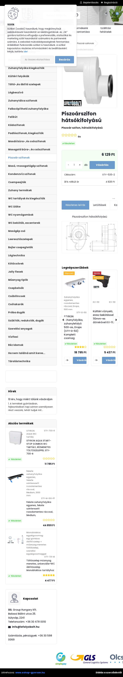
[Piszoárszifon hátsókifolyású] (89, 81)
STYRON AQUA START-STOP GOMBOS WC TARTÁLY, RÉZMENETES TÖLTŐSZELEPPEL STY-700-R (38, 447)
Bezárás (64, 59)
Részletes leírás (75, 205)
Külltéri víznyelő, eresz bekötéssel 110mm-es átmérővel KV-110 (103, 317)
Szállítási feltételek (105, 30)
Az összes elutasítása (37, 59)
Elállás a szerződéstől (109, 672)
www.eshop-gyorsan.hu (30, 672)
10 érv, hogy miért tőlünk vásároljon (30, 399)
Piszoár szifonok (85, 43)
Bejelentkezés (90, 2)
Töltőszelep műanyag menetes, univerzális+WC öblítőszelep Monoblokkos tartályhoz (40, 565)
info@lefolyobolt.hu (25, 627)
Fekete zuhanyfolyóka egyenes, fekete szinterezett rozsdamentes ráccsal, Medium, (39, 509)
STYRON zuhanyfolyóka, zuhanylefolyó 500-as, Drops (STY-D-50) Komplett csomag (73, 327)
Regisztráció (111, 2)
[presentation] (63, 320)
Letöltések (99, 205)
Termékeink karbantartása (81, 30)
